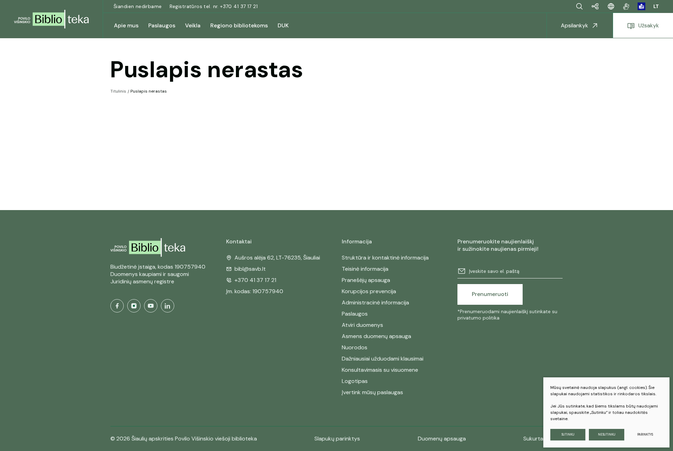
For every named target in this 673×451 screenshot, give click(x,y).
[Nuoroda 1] (626, 6)
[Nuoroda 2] (641, 6)
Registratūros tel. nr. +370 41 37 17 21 (214, 6)
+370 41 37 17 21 (255, 280)
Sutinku (568, 434)
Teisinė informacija (365, 268)
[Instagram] (134, 305)
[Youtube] (150, 305)
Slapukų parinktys (337, 439)
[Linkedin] (167, 305)
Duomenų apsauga (442, 438)
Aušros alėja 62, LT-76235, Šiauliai (277, 257)
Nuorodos (354, 347)
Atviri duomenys (362, 325)
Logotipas (355, 381)
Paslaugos (355, 313)
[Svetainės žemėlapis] (595, 6)
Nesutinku (607, 434)
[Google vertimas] (611, 6)
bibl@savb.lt (250, 268)
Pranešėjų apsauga (366, 280)
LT (656, 6)
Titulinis (118, 91)
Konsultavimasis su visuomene (380, 369)
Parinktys (645, 434)
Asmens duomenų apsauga (376, 336)
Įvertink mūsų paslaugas (372, 392)
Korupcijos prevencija (369, 291)
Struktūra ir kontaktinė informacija (385, 257)
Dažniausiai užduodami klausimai (382, 358)
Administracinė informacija (375, 302)
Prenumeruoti (490, 294)
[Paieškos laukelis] (579, 6)
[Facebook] (117, 305)
